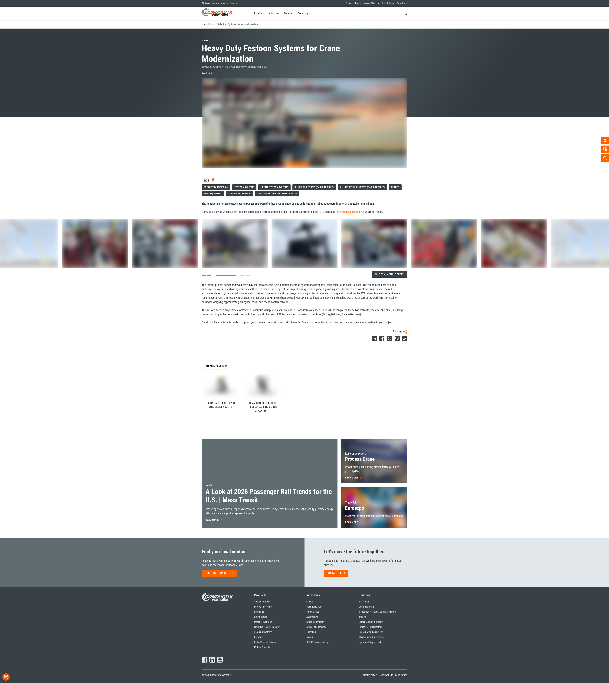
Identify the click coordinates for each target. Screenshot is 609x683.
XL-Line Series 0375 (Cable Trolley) (314, 187)
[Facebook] (204, 660)
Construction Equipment (371, 632)
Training (363, 616)
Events (358, 3)
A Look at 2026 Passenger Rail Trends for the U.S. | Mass (269, 496)
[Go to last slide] (204, 275)
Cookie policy (370, 674)
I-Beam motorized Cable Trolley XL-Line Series (263, 407)
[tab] (242, 275)
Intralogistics (312, 611)
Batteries (258, 637)
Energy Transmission (216, 187)
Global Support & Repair (371, 621)
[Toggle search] (405, 13)
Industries (274, 13)
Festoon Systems (244, 187)
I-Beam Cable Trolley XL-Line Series (221, 405)
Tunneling (311, 632)
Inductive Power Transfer (267, 626)
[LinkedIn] (212, 660)
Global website (386, 674)
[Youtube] (220, 660)
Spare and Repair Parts (370, 642)
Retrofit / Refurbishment (371, 626)
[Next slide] (209, 275)
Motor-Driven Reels (264, 621)
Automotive (312, 616)
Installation (364, 601)
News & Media (370, 3)
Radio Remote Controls (265, 642)
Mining (309, 637)
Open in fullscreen (391, 274)
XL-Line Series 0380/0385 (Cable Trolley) (362, 187)
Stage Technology (315, 621)
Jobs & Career (388, 3)
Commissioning (366, 606)
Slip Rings (259, 611)
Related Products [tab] (217, 365)
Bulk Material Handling (317, 642)
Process (360, 459)
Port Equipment (213, 193)
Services (289, 13)
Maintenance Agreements (371, 637)
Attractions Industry (316, 626)
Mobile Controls (262, 647)
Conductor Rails (262, 601)
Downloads (402, 3)
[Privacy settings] (6, 677)
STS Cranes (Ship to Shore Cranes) (277, 193)
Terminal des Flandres (347, 211)
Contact (349, 3)
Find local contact (217, 573)
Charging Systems (263, 632)
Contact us (334, 573)
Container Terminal (239, 193)
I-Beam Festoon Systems (274, 187)
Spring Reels (260, 616)
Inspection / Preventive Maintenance (377, 611)
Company (303, 13)
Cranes (395, 187)
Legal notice (401, 674)
